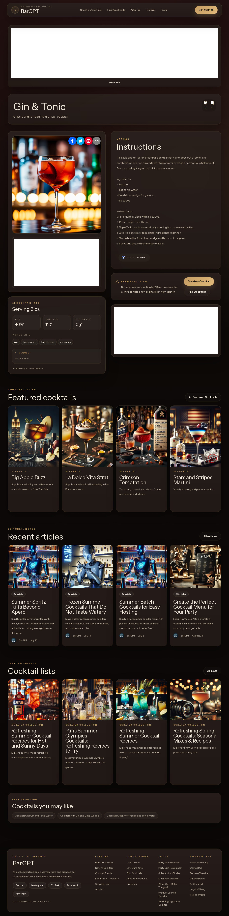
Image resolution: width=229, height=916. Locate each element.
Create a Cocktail (199, 281)
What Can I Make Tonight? (167, 885)
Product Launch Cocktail (167, 894)
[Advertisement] (114, 53)
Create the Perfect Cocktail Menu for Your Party (194, 607)
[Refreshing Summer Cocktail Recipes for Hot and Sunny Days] (33, 699)
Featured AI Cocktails (107, 878)
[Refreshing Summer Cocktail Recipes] (141, 699)
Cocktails (18, 594)
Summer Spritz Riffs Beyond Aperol (28, 607)
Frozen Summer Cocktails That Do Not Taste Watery (85, 607)
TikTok (55, 885)
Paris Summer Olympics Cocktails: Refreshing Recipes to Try (87, 741)
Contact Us (196, 867)
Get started (206, 9)
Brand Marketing (199, 862)
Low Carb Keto (135, 867)
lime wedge (47, 342)
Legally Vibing (197, 889)
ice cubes (65, 342)
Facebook (73, 885)
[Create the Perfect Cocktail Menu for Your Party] (195, 566)
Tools (163, 9)
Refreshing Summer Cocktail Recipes (139, 736)
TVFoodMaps (197, 894)
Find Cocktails (116, 9)
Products (132, 883)
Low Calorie (133, 862)
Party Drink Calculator (170, 867)
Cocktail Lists (102, 883)
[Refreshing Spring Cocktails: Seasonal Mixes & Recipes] (195, 699)
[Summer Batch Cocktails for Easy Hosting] (141, 566)
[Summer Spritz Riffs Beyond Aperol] (33, 566)
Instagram (37, 885)
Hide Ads (114, 82)
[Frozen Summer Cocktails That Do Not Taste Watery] (87, 566)
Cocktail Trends (103, 873)
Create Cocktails (91, 9)
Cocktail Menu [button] (137, 257)
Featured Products (137, 878)
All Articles (210, 536)
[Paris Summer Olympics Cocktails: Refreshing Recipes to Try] (87, 699)
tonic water (29, 342)
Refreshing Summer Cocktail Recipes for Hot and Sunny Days (31, 738)
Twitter (19, 885)
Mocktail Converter (168, 878)
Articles (135, 9)
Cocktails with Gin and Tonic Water (34, 815)
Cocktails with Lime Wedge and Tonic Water (131, 815)
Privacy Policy (197, 878)
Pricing (150, 9)
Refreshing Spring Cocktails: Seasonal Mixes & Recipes (195, 736)
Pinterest (20, 893)
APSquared (196, 883)
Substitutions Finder (169, 873)
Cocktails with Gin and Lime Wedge (79, 815)
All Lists (212, 670)
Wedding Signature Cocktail (169, 903)
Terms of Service (199, 873)
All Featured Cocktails (203, 397)
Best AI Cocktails (104, 862)
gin (16, 342)
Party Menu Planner (169, 862)
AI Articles (181, 594)
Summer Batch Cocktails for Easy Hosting (139, 607)
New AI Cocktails (104, 867)
